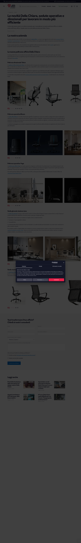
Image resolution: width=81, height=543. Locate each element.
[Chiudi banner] (63, 262)
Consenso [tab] (24, 266)
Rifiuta (24, 279)
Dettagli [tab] (40, 266)
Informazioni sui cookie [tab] (57, 266)
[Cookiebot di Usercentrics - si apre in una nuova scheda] (53, 262)
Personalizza (39, 279)
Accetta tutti (56, 279)
